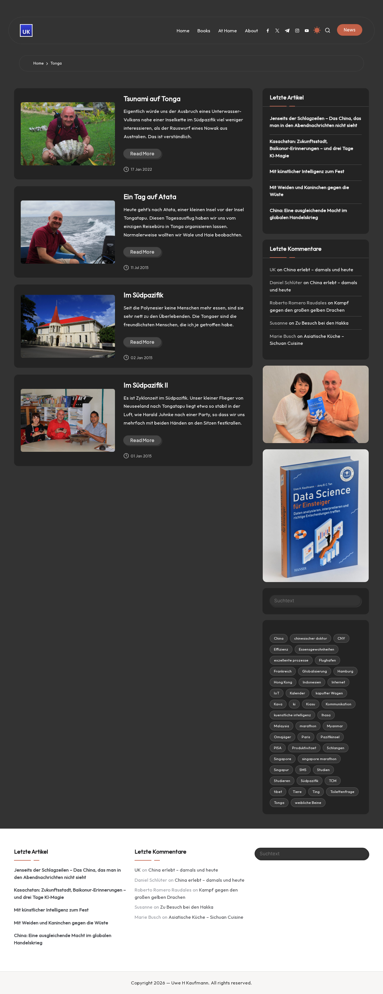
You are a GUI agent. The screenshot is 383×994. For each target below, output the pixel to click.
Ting (316, 791)
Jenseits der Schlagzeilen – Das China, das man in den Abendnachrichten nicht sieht (315, 121)
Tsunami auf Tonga (152, 98)
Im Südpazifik (143, 295)
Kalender (297, 693)
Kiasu (310, 704)
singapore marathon (319, 758)
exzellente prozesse (291, 660)
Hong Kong (283, 682)
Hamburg (345, 671)
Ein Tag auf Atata (150, 196)
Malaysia (281, 726)
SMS (302, 769)
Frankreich (283, 671)
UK (273, 269)
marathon (308, 726)
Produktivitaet (304, 747)
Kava (278, 704)
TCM (332, 780)
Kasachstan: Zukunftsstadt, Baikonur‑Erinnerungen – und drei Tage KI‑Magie (311, 148)
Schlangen (335, 747)
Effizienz (281, 649)
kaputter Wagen (329, 693)
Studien (323, 769)
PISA (278, 747)
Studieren (282, 780)
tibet (278, 791)
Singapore (282, 758)
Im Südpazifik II (146, 385)
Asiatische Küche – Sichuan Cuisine (206, 917)
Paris (306, 737)
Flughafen (327, 660)
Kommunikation (338, 704)
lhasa (326, 715)
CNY (341, 638)
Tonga (279, 802)
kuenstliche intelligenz (292, 715)
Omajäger (282, 737)
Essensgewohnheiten (316, 649)
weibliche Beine (308, 802)
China (278, 638)
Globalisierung (314, 671)
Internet (338, 682)
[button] (350, 30)
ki (294, 704)
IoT (276, 693)
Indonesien (312, 682)
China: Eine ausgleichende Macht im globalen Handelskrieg (308, 213)
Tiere (297, 791)
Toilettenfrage (342, 791)
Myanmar (335, 726)
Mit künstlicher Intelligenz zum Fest (307, 171)
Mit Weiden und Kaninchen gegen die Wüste (309, 190)
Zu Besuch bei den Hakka (322, 323)
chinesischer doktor (310, 638)
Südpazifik (309, 780)
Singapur (281, 769)
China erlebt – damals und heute (318, 269)
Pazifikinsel (330, 737)
